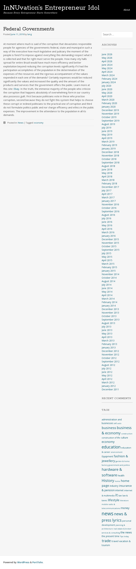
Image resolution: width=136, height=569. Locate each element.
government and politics (119, 465)
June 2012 (107, 372)
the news (126, 532)
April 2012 (107, 378)
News (21, 122)
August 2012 (108, 365)
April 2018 (107, 176)
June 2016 (107, 221)
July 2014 (106, 284)
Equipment (107, 456)
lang (29, 34)
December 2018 (110, 152)
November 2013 (110, 312)
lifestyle (113, 500)
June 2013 (107, 330)
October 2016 (109, 207)
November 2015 (110, 242)
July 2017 (106, 190)
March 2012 (108, 382)
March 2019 (108, 141)
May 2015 (107, 256)
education (111, 447)
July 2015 (106, 253)
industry (114, 485)
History (108, 480)
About (127, 9)
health (121, 475)
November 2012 (110, 354)
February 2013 (109, 344)
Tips (121, 536)
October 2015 (109, 246)
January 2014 (109, 305)
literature (124, 500)
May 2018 (107, 173)
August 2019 (108, 124)
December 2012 (110, 351)
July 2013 (106, 326)
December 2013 (110, 309)
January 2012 (109, 385)
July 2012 (106, 368)
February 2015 (109, 267)
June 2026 (107, 54)
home (117, 481)
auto (119, 423)
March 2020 (108, 99)
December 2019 (110, 110)
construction (126, 434)
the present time (110, 536)
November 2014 (110, 274)
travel (114, 541)
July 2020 (106, 85)
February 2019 (109, 145)
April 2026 (107, 61)
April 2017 (107, 193)
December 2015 (110, 239)
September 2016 (110, 211)
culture (124, 437)
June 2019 (107, 131)
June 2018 (107, 169)
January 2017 (109, 200)
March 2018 (108, 180)
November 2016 (110, 204)
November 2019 (110, 113)
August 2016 (108, 214)
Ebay (16, 88)
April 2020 (107, 96)
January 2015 (109, 270)
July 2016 (106, 218)
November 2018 (110, 155)
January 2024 (109, 82)
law (120, 495)
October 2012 (109, 358)
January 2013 (109, 347)
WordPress (23, 562)
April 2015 (107, 260)
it (116, 495)
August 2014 (108, 281)
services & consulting (111, 533)
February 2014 (109, 302)
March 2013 (108, 340)
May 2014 (107, 291)
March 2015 (108, 263)
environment (116, 452)
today (126, 536)
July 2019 (106, 127)
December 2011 (110, 389)
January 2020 (109, 106)
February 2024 (109, 78)
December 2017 (110, 187)
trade (106, 540)
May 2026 (107, 57)
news (107, 513)
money (125, 508)
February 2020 (109, 103)
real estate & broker (122, 529)
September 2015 (110, 249)
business (109, 427)
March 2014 (108, 298)
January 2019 (109, 148)
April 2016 (107, 228)
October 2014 (109, 277)
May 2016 (107, 225)
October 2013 (109, 316)
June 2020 (107, 89)
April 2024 (107, 71)
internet (119, 490)
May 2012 (107, 375)
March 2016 (108, 232)
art (115, 423)
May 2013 (107, 333)
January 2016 (109, 235)
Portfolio (37, 562)
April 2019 (107, 138)
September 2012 (110, 361)
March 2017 (108, 197)
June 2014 (107, 288)
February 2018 (109, 183)
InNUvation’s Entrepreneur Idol (51, 8)
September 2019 (110, 120)
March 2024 (108, 75)
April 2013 (107, 337)
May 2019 (107, 134)
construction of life (111, 437)
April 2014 (107, 295)
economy (38, 122)
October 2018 (109, 159)
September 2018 (110, 162)
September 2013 (110, 319)
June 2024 (107, 64)
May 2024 (107, 68)
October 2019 (109, 117)
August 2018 (108, 166)
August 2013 (108, 323)
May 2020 (107, 92)
